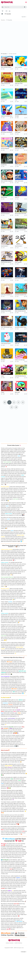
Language (23, 952)
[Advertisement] (14, 37)
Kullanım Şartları (10, 943)
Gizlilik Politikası (18, 943)
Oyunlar (24, 17)
